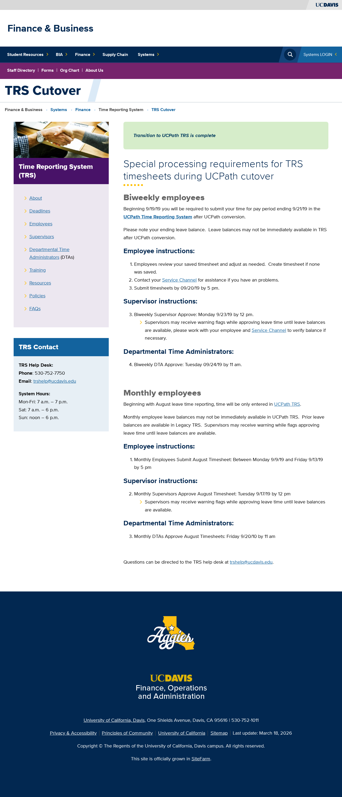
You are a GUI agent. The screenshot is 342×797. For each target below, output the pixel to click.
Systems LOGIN (318, 54)
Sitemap (219, 733)
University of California (181, 733)
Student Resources (25, 54)
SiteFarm (201, 758)
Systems (146, 54)
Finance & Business (50, 28)
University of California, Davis (114, 720)
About (35, 198)
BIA (59, 54)
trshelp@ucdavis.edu (54, 381)
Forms (47, 70)
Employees (40, 223)
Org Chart (69, 70)
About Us (94, 70)
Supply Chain (115, 54)
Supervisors (41, 236)
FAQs (35, 308)
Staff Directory (21, 70)
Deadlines (39, 210)
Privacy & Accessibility (73, 733)
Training (37, 270)
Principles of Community (127, 733)
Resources (40, 282)
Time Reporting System (121, 110)
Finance (82, 54)
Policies (37, 295)
